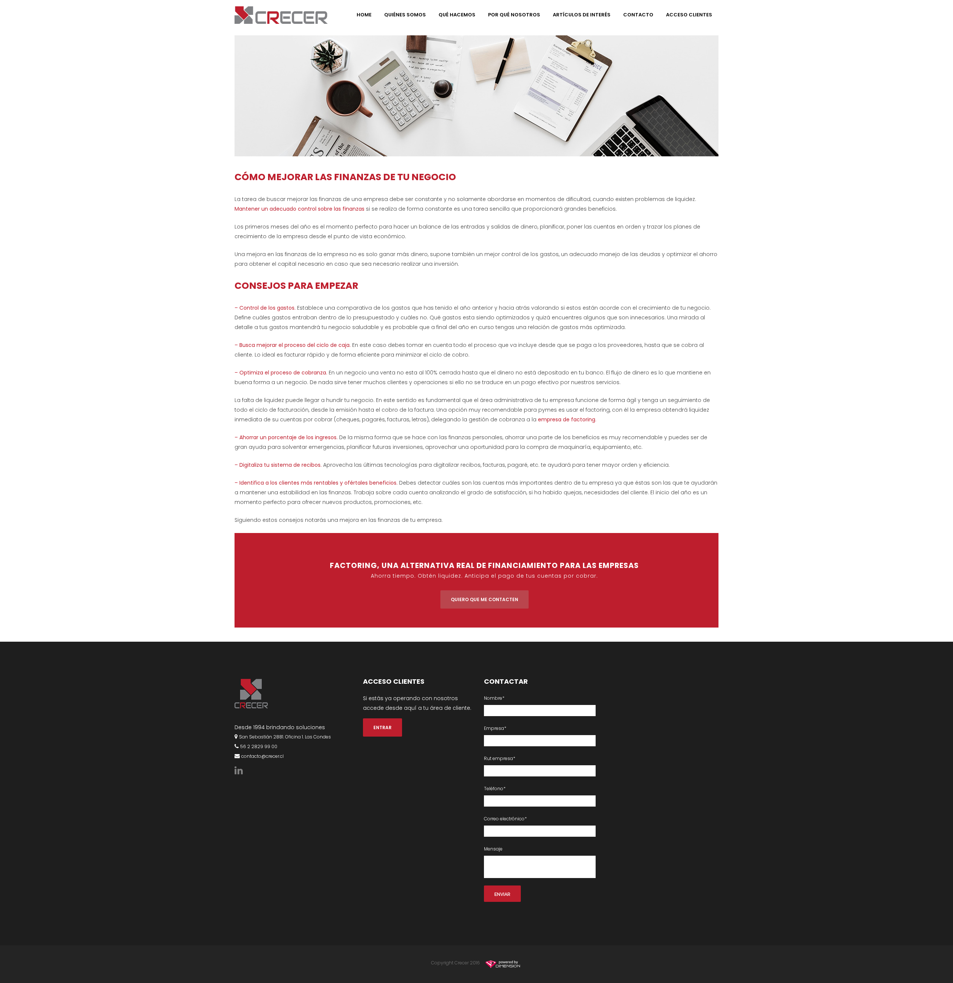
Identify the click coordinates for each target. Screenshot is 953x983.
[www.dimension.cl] (503, 963)
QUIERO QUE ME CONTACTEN (484, 599)
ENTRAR (382, 727)
